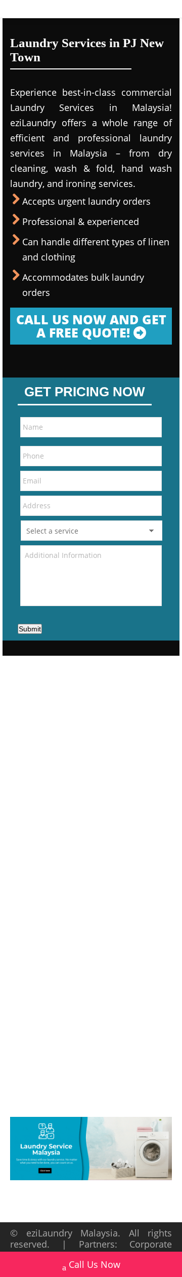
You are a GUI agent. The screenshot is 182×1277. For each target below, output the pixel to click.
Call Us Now (94, 1264)
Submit (30, 629)
